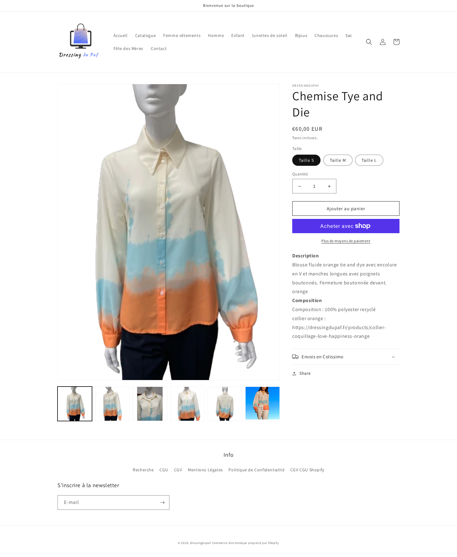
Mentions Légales (205, 470)
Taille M (338, 160)
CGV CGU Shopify (307, 470)
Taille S (306, 160)
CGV (178, 470)
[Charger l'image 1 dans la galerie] (75, 404)
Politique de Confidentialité (256, 470)
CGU (163, 470)
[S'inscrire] (162, 502)
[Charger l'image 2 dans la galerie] (112, 404)
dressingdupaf (200, 543)
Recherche (143, 470)
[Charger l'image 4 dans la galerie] (187, 404)
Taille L (369, 160)
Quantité (300, 174)
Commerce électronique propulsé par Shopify (245, 543)
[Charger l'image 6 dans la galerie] (262, 404)
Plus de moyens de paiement (345, 240)
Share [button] (305, 373)
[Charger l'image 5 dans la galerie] (225, 404)
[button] (369, 42)
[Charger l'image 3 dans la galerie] (150, 404)
